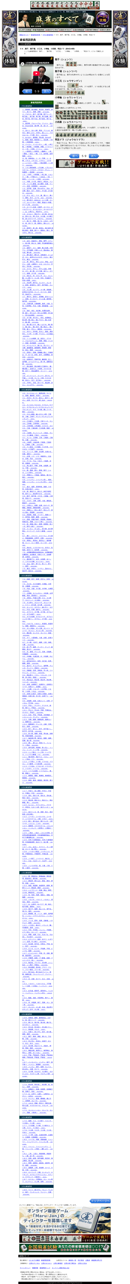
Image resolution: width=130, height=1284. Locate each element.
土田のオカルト (46, 1263)
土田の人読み (82, 1263)
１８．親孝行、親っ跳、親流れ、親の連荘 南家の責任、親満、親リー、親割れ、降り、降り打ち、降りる (37, 230)
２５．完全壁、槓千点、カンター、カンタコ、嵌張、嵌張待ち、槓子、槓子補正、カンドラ (37, 285)
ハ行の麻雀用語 (26, 872)
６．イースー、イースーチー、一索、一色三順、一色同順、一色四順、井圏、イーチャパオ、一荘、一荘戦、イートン (37, 147)
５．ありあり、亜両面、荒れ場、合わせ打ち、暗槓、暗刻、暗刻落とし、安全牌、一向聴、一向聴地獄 (37, 140)
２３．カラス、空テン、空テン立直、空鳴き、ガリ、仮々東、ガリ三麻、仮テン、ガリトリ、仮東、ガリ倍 (37, 271)
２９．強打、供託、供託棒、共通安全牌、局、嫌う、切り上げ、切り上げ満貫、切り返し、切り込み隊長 (37, 313)
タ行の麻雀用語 (26, 575)
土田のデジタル (34, 1263)
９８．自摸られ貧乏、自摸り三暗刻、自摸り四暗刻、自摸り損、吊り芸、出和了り (37, 696)
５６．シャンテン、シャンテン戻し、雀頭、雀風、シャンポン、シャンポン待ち (37, 482)
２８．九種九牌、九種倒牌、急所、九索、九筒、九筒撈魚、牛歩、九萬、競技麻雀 (37, 306)
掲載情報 (35, 1268)
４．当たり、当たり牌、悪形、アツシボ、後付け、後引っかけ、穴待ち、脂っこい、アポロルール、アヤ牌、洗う (37, 133)
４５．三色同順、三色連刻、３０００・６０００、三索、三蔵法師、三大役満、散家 (37, 428)
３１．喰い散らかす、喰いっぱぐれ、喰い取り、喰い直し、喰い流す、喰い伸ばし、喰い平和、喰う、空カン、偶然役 (37, 327)
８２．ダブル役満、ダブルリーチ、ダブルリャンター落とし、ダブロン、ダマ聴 (37, 619)
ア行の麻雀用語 (26, 106)
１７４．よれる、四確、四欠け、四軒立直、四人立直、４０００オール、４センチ (37, 1105)
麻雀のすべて (24, 35)
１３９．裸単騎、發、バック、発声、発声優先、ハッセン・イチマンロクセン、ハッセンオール (37, 916)
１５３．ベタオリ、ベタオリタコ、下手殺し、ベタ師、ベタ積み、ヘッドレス (37, 986)
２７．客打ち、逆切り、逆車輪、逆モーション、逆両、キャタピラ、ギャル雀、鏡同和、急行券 (37, 299)
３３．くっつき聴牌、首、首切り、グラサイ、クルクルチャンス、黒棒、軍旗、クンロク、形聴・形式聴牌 (37, 341)
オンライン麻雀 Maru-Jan (60, 1268)
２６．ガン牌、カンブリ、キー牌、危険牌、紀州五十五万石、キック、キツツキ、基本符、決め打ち (37, 292)
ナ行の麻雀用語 (26, 787)
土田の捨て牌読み (70, 1263)
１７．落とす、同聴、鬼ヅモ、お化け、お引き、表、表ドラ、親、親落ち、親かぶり (37, 223)
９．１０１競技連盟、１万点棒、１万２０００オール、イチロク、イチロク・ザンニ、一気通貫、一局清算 (37, 170)
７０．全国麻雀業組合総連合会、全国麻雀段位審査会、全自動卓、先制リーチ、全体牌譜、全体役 (37, 554)
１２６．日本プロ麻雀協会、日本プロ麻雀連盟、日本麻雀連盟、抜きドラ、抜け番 (37, 842)
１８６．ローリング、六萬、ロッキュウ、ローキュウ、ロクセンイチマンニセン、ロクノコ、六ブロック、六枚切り (37, 1175)
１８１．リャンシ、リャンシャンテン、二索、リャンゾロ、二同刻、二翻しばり (37, 1149)
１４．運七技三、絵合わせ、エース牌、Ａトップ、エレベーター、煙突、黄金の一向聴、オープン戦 (37, 202)
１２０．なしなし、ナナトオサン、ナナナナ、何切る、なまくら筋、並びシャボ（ (37, 807)
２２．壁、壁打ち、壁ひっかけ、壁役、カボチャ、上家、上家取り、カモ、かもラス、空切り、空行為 (37, 264)
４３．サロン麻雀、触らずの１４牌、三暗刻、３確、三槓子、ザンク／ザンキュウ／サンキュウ (37, 416)
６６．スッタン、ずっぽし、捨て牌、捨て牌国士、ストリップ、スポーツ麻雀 (37, 531)
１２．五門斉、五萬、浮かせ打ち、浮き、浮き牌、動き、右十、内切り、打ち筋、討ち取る (37, 191)
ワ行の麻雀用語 (26, 1186)
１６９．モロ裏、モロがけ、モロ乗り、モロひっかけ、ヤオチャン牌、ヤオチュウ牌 (37, 1074)
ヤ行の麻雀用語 (26, 1081)
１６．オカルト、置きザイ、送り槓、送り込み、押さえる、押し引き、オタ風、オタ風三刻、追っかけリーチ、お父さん (37, 216)
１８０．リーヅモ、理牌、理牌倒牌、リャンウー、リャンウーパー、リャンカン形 (37, 1142)
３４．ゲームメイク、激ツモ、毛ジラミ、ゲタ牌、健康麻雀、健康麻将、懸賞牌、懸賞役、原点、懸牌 (37, 348)
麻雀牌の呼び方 (96, 1260)
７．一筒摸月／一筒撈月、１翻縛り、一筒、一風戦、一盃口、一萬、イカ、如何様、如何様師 (37, 154)
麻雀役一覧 (72, 1260)
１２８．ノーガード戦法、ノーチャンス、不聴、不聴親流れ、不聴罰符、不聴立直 (37, 854)
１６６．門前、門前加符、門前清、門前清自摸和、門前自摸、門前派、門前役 (37, 1057)
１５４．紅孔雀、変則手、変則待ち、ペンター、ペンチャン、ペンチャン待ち (37, 993)
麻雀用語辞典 (35, 35)
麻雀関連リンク (45, 1268)
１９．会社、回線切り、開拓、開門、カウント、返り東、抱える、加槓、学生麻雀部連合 (38, 243)
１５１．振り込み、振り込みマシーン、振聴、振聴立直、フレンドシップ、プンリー (37, 974)
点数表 (87, 1260)
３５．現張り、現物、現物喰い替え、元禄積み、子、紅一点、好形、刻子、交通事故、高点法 (37, 355)
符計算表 (81, 1260)
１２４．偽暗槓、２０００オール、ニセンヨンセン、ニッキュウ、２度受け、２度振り (37, 828)
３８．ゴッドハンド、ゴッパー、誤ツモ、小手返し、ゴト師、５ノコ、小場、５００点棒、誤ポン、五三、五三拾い (37, 378)
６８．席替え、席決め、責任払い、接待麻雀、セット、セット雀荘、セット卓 (37, 543)
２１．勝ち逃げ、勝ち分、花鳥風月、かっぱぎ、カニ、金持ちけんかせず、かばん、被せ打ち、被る (37, 257)
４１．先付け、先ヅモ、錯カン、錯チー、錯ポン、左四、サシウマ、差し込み (37, 400)
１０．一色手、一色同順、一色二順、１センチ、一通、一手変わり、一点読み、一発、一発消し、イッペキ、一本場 (37, 177)
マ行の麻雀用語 (26, 1014)
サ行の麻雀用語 (48, 35)
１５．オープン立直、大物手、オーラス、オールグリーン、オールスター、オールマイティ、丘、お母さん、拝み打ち (37, 209)
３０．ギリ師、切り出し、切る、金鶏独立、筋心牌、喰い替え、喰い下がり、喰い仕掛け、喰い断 (37, 320)
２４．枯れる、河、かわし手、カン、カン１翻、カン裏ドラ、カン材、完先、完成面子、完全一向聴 (37, 278)
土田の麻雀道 (58, 1263)
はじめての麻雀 (34, 1260)
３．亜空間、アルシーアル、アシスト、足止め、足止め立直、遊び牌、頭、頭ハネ (37, 126)
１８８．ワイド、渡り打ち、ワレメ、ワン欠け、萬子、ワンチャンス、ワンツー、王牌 (37, 1192)
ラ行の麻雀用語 (26, 1117)
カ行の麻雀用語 (26, 237)
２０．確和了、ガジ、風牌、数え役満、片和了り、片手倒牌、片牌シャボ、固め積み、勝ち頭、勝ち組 (37, 250)
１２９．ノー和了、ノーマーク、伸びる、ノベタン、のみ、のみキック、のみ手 (37, 861)
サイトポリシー (25, 1268)
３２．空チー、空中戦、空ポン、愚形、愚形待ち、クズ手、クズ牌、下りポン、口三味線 (38, 334)
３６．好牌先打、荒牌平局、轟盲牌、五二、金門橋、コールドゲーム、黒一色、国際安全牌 (37, 362)
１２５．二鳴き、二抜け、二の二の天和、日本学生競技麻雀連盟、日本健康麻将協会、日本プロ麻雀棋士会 (37, 835)
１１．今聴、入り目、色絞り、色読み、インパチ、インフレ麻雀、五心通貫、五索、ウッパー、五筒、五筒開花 (37, 184)
